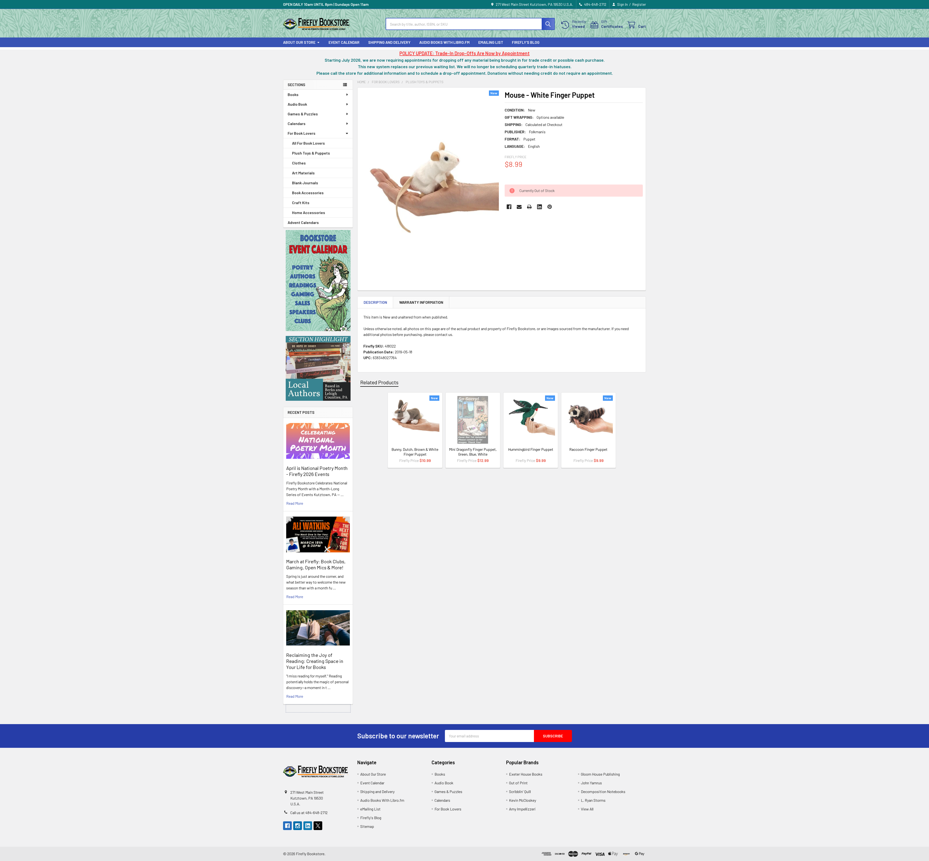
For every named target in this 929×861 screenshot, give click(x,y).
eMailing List (490, 42)
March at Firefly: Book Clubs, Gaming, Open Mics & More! (315, 564)
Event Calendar (344, 42)
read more (294, 503)
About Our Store (299, 42)
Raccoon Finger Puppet (588, 449)
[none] (429, 181)
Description (375, 302)
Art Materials (303, 173)
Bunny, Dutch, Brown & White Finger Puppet (414, 451)
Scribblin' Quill (520, 791)
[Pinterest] (549, 206)
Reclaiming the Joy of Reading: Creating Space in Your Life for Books (314, 661)
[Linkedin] (539, 206)
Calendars (297, 123)
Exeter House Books (525, 774)
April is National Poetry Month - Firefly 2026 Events (317, 471)
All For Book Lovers (308, 143)
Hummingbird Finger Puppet (530, 449)
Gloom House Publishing (600, 774)
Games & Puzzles (303, 113)
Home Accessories (308, 212)
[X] (318, 825)
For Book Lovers (301, 133)
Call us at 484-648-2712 (309, 812)
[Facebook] (509, 206)
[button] (318, 281)
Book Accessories (308, 192)
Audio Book (297, 104)
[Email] (519, 206)
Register (639, 4)
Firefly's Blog (525, 42)
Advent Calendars (303, 222)
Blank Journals (305, 182)
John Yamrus (591, 782)
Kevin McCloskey (522, 800)
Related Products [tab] (379, 382)
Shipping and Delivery (389, 42)
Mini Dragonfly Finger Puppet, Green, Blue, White (473, 451)
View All (587, 809)
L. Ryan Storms (593, 800)
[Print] (529, 206)
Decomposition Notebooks (603, 791)
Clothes (299, 163)
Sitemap (367, 826)
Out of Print (518, 782)
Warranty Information (421, 302)
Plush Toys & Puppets (311, 153)
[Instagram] (297, 825)
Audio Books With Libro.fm (444, 42)
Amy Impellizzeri (522, 809)
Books (293, 94)
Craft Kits (300, 202)
